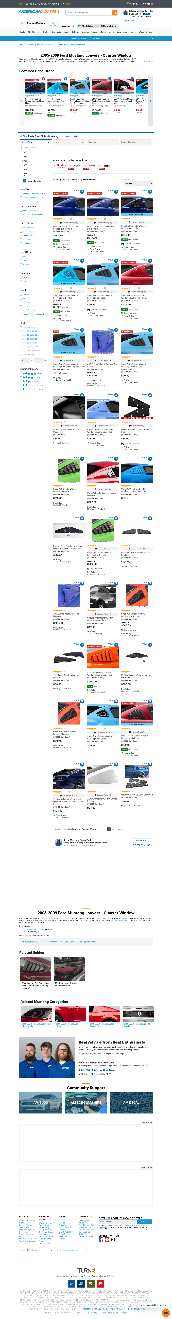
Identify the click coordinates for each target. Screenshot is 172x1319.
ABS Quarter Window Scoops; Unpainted (66, 615)
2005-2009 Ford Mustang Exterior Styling (70, 45)
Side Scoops (140, 920)
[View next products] (150, 101)
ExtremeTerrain (99, 1276)
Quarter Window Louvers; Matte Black (135, 430)
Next (120, 829)
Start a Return (44, 1225)
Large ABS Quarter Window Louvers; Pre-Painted (99, 553)
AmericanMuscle (64, 1276)
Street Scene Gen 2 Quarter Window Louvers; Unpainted (99, 673)
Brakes (46, 32)
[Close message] (152, 38)
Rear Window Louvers (121, 920)
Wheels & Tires (145, 32)
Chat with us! (44, 1234)
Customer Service (46, 1232)
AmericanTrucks (82, 1276)
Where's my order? (46, 1223)
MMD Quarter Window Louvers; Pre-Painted (101, 227)
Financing (23, 1232)
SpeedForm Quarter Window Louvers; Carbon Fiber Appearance (79, 102)
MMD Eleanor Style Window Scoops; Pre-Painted (65, 227)
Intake (94, 32)
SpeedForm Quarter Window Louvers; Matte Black (99, 296)
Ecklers (112, 1276)
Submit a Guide (65, 1227)
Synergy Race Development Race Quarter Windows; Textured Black (68, 547)
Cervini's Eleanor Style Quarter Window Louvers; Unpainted (100, 430)
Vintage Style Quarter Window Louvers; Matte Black (100, 619)
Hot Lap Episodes (26, 1225)
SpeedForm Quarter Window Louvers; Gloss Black (34, 102)
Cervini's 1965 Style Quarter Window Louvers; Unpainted (133, 490)
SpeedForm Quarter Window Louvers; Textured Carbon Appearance (133, 366)
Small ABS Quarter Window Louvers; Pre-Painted (133, 615)
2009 (43, 930)
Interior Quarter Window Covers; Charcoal (67, 430)
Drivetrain (56, 32)
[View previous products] (21, 101)
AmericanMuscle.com (39, 11)
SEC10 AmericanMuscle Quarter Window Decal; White (123, 102)
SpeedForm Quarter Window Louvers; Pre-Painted (56, 102)
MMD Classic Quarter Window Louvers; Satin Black (101, 102)
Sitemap (87, 1309)
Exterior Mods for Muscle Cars (61, 942)
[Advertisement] (86, 1143)
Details (68, 3)
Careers (62, 1230)
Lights (111, 32)
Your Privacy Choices (121, 1309)
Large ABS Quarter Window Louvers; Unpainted (65, 490)
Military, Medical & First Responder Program (46, 1239)
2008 (39, 930)
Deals (22, 32)
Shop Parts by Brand (27, 1230)
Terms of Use (44, 1243)
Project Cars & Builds (27, 1221)
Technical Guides (26, 1234)
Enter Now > (96, 39)
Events (21, 1223)
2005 (26, 930)
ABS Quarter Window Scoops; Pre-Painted (102, 365)
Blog (21, 1236)
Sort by (126, 180)
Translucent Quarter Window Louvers (65, 676)
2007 (34, 930)
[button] (129, 20)
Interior (103, 32)
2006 (30, 930)
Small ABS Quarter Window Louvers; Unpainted (65, 733)
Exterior (85, 32)
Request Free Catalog (27, 1239)
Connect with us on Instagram (113, 1239)
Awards (62, 1223)
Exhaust (75, 32)
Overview (62, 1221)
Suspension (122, 32)
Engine (66, 32)
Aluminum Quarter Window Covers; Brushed (102, 800)
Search (114, 12)
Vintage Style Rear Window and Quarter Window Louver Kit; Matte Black (68, 801)
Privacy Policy (131, 1226)
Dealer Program (65, 1234)
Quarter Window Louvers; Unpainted (137, 795)
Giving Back (63, 1225)
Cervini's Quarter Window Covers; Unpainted (101, 494)
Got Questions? (45, 1230)
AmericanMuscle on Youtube (107, 1239)
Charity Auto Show (66, 1232)
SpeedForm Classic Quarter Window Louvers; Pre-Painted (134, 296)
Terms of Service (114, 1313)
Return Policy (44, 1228)
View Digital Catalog (27, 1241)
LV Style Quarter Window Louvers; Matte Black (136, 676)
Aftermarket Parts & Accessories (34, 942)
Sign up (145, 1222)
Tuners (133, 32)
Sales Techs (63, 1236)
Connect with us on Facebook (101, 1239)
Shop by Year (24, 1227)
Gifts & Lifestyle (34, 32)
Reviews (62, 1239)
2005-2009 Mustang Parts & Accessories (35, 45)
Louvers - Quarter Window (86, 942)
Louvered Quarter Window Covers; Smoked (136, 553)
